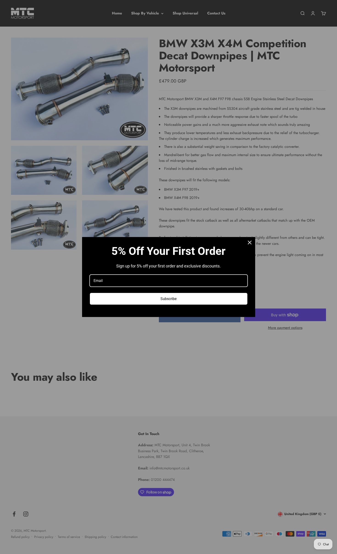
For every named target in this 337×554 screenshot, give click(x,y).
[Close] (249, 242)
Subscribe (168, 299)
